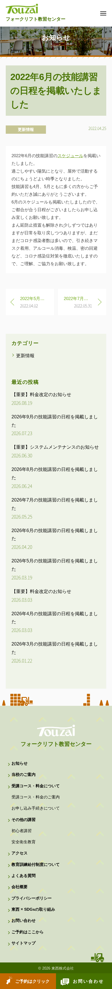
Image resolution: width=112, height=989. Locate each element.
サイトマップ (23, 943)
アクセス (19, 853)
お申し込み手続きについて (35, 808)
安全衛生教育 (23, 842)
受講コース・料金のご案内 (35, 797)
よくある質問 (23, 876)
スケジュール (70, 155)
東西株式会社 (62, 968)
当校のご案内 (23, 774)
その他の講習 (23, 820)
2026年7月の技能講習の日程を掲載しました (54, 504)
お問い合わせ (88, 981)
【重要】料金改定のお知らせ (41, 394)
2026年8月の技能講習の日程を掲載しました (54, 473)
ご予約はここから (27, 932)
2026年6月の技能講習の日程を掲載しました (54, 534)
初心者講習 (21, 831)
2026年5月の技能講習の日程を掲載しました (54, 565)
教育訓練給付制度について (35, 864)
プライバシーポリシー (31, 898)
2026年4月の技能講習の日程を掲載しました (54, 617)
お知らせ (19, 763)
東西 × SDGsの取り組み (33, 909)
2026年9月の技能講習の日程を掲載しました (54, 420)
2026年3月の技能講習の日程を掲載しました (54, 648)
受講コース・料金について (35, 786)
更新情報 (26, 129)
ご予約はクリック (32, 981)
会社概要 (19, 887)
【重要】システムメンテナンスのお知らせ (55, 447)
